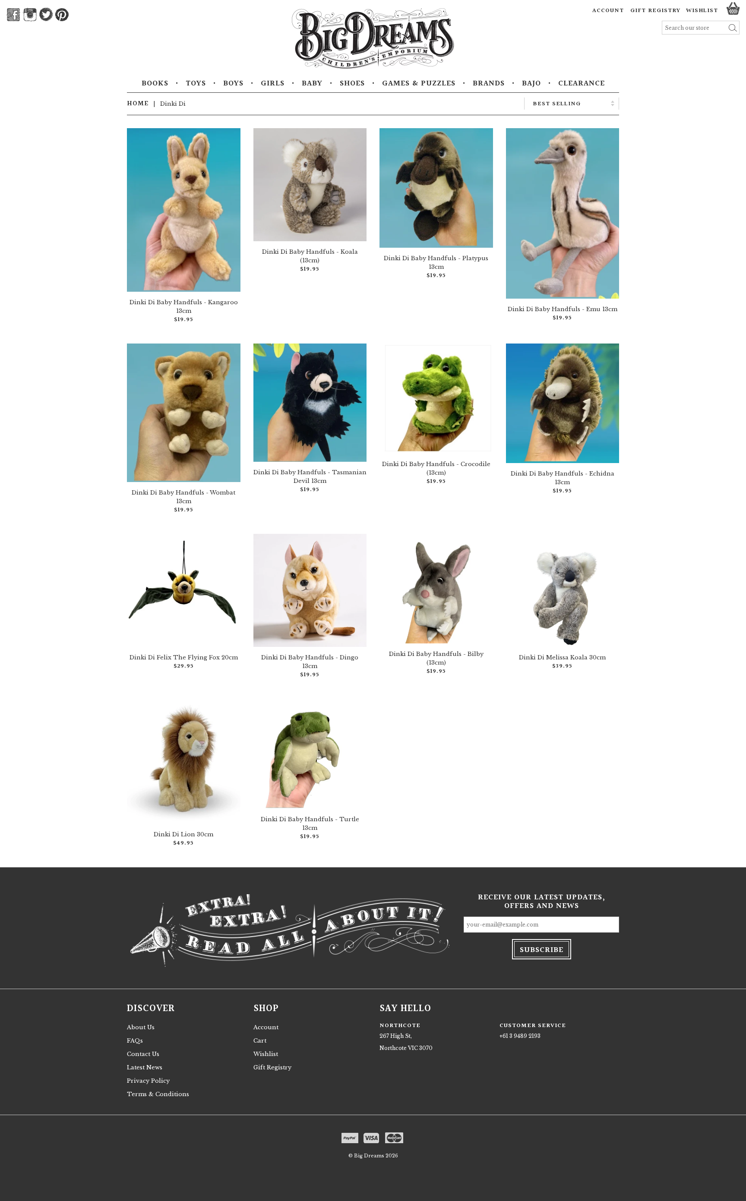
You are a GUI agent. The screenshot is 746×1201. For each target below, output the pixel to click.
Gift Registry (655, 11)
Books (155, 84)
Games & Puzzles (418, 84)
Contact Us (143, 1054)
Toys (196, 84)
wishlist (702, 11)
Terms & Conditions (158, 1094)
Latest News (144, 1067)
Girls (272, 84)
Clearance (581, 84)
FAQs (135, 1040)
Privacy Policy (148, 1080)
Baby (312, 84)
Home (138, 103)
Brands (489, 84)
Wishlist (265, 1054)
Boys (233, 84)
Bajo (531, 84)
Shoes (352, 84)
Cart (259, 1040)
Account (608, 11)
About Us (141, 1027)
